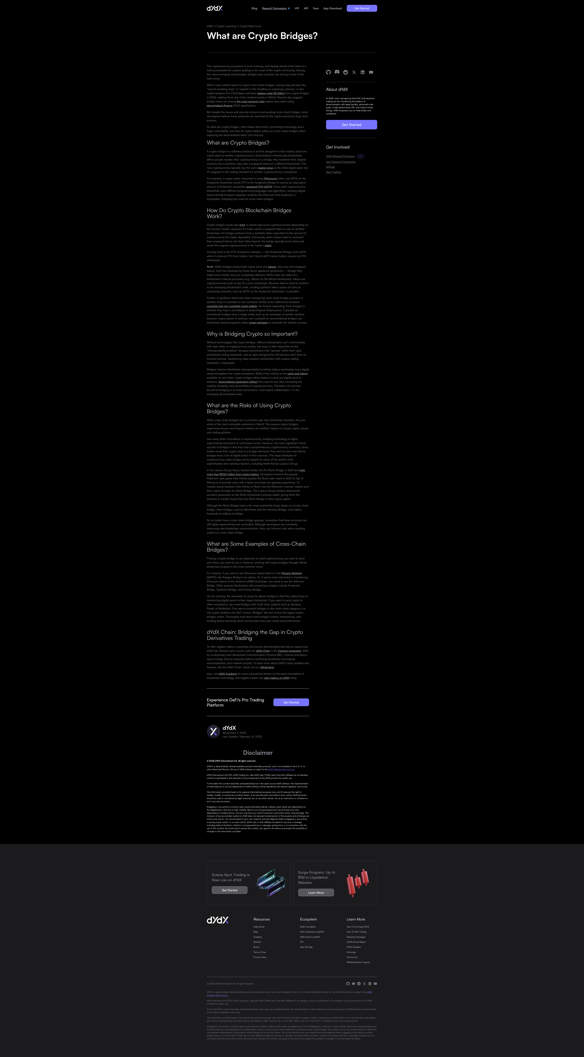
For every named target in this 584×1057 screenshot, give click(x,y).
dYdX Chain (263, 650)
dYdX (210, 26)
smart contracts (258, 322)
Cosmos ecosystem (289, 650)
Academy (258, 936)
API (306, 8)
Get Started (362, 8)
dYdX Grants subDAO (310, 936)
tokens (272, 266)
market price (265, 167)
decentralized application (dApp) (238, 381)
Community (352, 957)
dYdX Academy (228, 673)
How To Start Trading (356, 931)
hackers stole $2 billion (271, 93)
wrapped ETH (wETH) (259, 186)
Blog (254, 8)
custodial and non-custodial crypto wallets (232, 306)
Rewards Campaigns (356, 936)
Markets (257, 941)
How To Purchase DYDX (358, 926)
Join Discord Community (341, 161)
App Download (332, 8)
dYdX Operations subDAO (312, 931)
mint (242, 224)
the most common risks (251, 101)
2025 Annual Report (356, 941)
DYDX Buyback (354, 946)
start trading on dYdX (276, 677)
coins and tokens (298, 373)
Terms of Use (260, 952)
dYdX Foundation (308, 926)
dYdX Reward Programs (340, 156)
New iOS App (306, 946)
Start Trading (333, 172)
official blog (267, 667)
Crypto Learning (226, 26)
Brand (256, 946)
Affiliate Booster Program (358, 962)
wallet (268, 245)
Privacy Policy (260, 957)
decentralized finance (220, 105)
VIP (297, 8)
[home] (215, 8)
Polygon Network (291, 573)
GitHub (330, 166)
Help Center (259, 926)
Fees (316, 8)
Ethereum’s (270, 178)
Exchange (351, 952)
